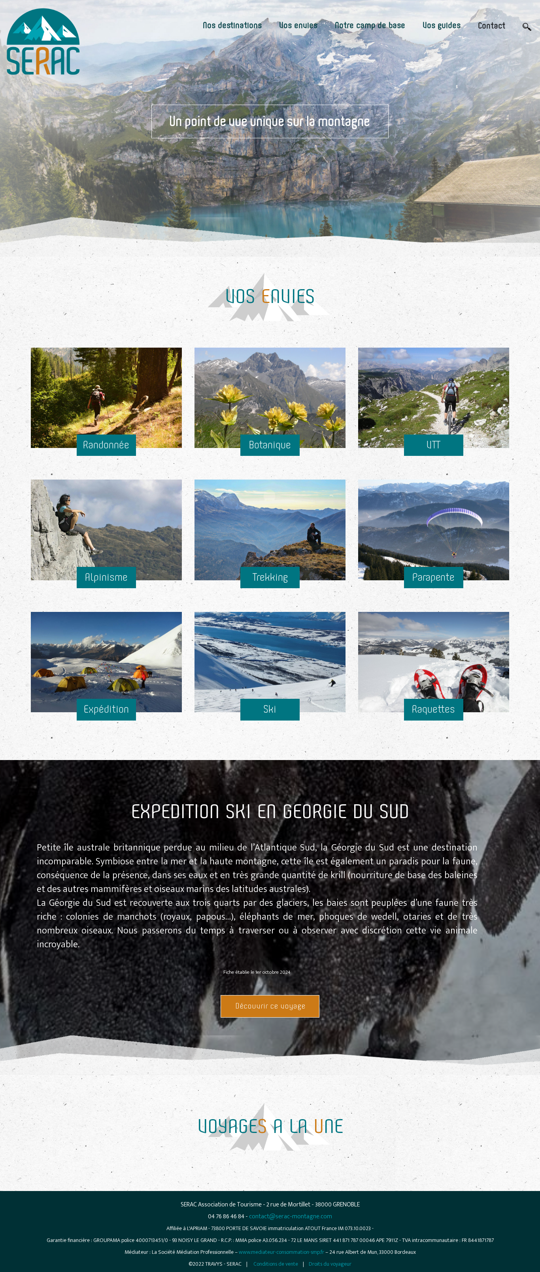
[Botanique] (270, 346)
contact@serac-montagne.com (290, 1216)
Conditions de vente (275, 1263)
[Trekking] (270, 478)
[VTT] (434, 346)
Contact (491, 26)
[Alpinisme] (106, 478)
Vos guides (442, 25)
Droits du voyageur (330, 1263)
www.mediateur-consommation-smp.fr (281, 1252)
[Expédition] (106, 610)
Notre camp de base (370, 25)
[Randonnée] (106, 346)
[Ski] (270, 610)
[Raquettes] (434, 610)
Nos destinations (232, 25)
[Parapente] (434, 478)
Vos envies (298, 25)
